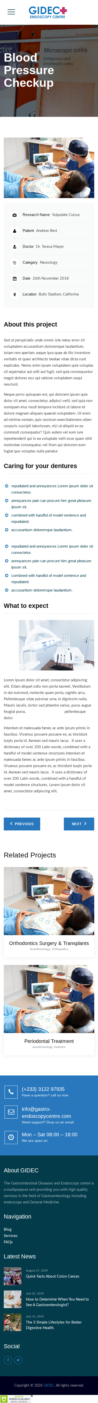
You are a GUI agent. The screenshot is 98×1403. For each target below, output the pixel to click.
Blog (8, 1229)
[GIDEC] (48, 12)
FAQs (8, 1242)
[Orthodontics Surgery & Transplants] (47, 902)
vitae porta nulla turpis (45, 712)
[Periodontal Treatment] (47, 1000)
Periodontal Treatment (49, 1041)
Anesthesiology (40, 949)
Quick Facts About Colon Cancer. (53, 1276)
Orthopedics (60, 949)
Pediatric (60, 1046)
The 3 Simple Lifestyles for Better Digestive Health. (54, 1325)
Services (11, 1236)
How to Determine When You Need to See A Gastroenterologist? (57, 1302)
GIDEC (48, 1385)
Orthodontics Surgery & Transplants (49, 943)
